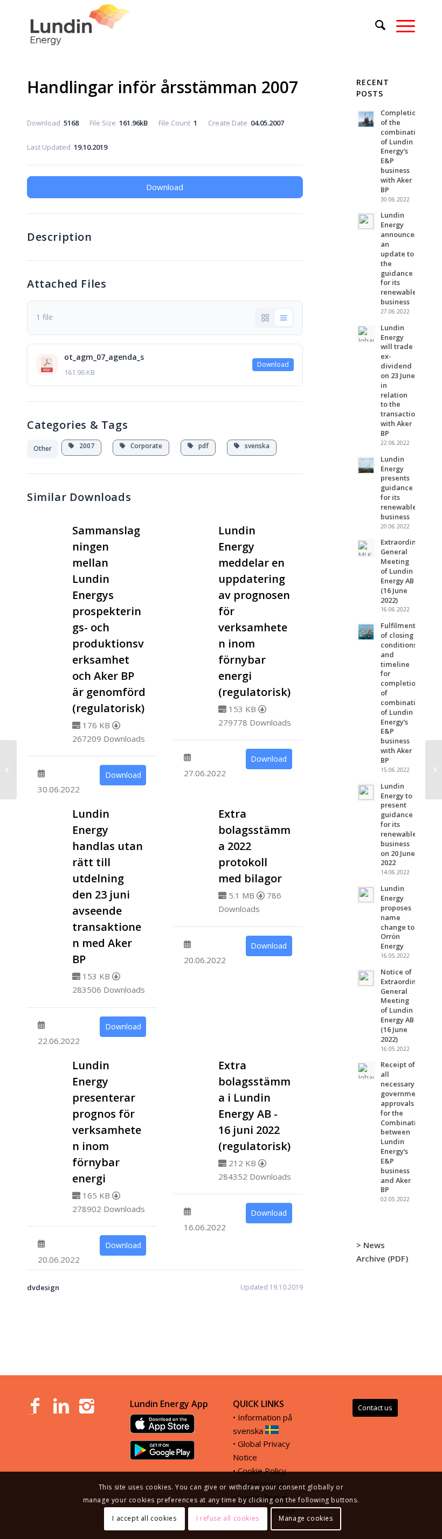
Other (42, 448)
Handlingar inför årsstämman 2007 (162, 87)
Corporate (144, 445)
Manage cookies (306, 1518)
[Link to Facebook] (35, 1406)
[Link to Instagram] (87, 1406)
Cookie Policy (262, 1470)
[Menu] (400, 25)
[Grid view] (265, 317)
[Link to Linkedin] (61, 1406)
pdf (201, 445)
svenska (255, 445)
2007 (84, 445)
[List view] (283, 317)
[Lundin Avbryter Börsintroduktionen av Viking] (8, 769)
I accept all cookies (144, 1518)
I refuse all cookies (227, 1518)
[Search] (374, 25)
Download (164, 187)
